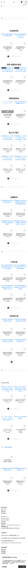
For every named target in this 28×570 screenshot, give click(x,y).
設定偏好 (4, 567)
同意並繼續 (22, 567)
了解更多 (11, 563)
